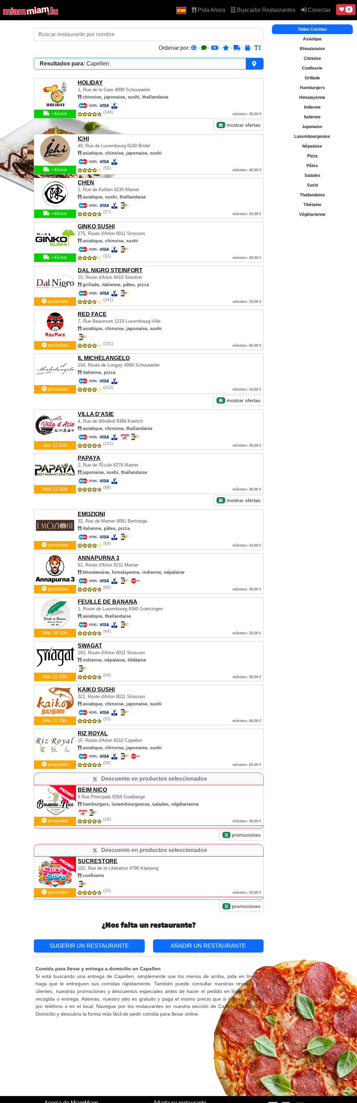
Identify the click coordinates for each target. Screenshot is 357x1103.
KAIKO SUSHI (96, 690)
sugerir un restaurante (89, 946)
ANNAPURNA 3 (98, 558)
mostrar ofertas (242, 125)
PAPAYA (89, 458)
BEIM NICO (92, 790)
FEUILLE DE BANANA (107, 602)
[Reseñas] (204, 48)
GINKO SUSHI (96, 226)
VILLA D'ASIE (96, 414)
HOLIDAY (90, 83)
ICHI (83, 139)
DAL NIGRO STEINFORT (110, 270)
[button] (181, 10)
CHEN (86, 183)
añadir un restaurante (208, 946)
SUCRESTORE (97, 861)
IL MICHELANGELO (104, 358)
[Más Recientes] (248, 48)
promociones (245, 835)
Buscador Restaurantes (265, 10)
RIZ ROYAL (93, 733)
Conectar (318, 10)
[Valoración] (226, 48)
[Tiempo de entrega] (238, 48)
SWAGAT (90, 646)
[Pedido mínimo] (215, 48)
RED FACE (92, 314)
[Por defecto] (194, 48)
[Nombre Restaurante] (258, 48)
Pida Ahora (210, 10)
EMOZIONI (91, 514)
